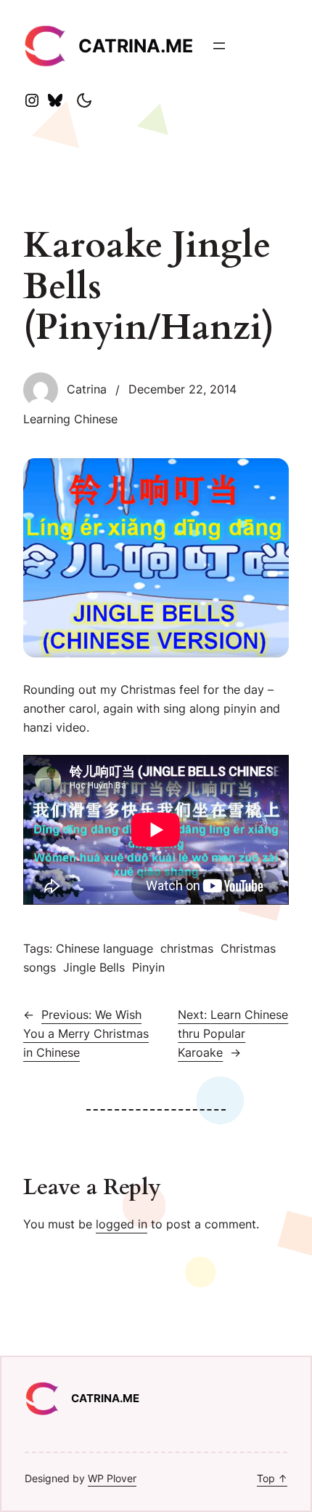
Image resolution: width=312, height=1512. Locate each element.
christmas (186, 948)
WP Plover (112, 1478)
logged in (121, 1224)
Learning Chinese (70, 419)
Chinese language (104, 948)
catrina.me (135, 46)
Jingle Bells (94, 967)
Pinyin (148, 967)
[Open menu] (219, 46)
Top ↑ (272, 1478)
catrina (87, 389)
